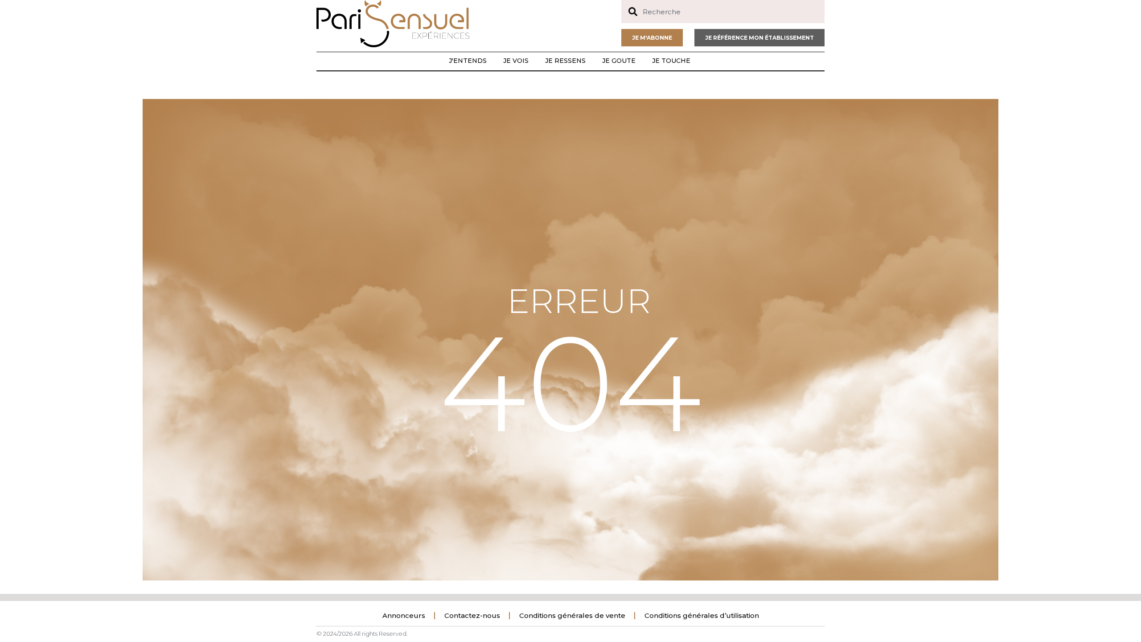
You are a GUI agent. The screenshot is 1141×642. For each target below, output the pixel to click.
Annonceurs (403, 615)
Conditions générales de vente (572, 615)
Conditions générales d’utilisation (701, 615)
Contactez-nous (472, 615)
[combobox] (723, 11)
